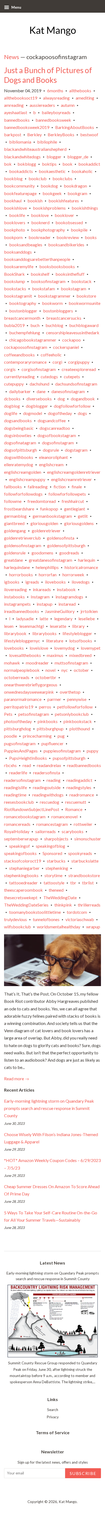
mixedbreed (80, 655)
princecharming (37, 735)
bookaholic (82, 171)
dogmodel (32, 413)
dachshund (39, 383)
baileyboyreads (56, 112)
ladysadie (25, 618)
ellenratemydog (18, 464)
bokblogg (27, 163)
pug (61, 735)
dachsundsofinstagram (76, 383)
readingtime (15, 794)
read (27, 765)
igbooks (11, 581)
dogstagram (76, 449)
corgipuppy (78, 361)
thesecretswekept (20, 897)
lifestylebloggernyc (22, 640)
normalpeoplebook (22, 670)
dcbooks (12, 398)
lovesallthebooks (25, 655)
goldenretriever (46, 530)
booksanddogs (18, 251)
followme (13, 501)
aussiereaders (42, 105)
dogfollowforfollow (72, 405)
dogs (82, 413)
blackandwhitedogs (22, 156)
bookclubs (62, 178)
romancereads (17, 824)
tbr (73, 882)
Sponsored (52, 853)
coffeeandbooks (19, 354)
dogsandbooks (18, 420)
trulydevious (15, 919)
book (67, 163)
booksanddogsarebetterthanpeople (37, 259)
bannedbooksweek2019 (26, 127)
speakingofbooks (20, 853)
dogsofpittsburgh (20, 449)
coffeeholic (51, 354)
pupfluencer (52, 743)
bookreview (68, 237)
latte (44, 618)
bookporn (13, 237)
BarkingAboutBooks (74, 127)
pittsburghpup (50, 728)
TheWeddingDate (60, 897)
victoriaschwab (79, 919)
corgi (57, 361)
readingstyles (78, 787)
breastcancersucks (63, 318)
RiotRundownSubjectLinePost (31, 809)
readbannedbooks (84, 765)
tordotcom (77, 912)
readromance (81, 794)
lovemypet (90, 647)
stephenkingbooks (21, 875)
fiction (60, 486)
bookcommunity (19, 185)
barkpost (12, 134)
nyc (64, 670)
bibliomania (20, 141)
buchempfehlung (24, 332)
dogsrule (51, 449)
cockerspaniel (66, 347)
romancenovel (64, 816)
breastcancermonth (22, 318)
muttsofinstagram (71, 662)
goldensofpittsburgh (66, 545)
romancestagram (52, 824)
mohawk (12, 662)
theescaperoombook (23, 889)
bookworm (52, 303)
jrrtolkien (89, 611)
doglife (10, 413)
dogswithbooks (18, 457)
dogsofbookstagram (56, 435)
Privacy (53, 1417)
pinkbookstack (78, 721)
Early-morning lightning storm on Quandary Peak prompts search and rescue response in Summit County (49, 1108)
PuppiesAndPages (21, 750)
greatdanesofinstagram (50, 560)
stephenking (57, 868)
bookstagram (73, 288)
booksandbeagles (25, 244)
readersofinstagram (22, 780)
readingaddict (79, 780)
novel (50, 670)
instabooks (14, 596)
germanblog (15, 516)
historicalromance (81, 567)
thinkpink (63, 904)
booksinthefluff (70, 274)
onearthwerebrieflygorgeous (30, 684)
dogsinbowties (18, 435)
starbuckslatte (85, 860)
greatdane (13, 560)
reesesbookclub (19, 802)
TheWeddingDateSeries (26, 904)
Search (52, 1410)
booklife (17, 215)
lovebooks (14, 647)
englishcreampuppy (27, 479)
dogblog (12, 405)
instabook (66, 589)
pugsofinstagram (20, 743)
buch (35, 325)
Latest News (52, 1262)
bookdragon (75, 185)
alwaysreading (56, 97)
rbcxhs (10, 765)
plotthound (79, 728)
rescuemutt (75, 802)
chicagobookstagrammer (32, 339)
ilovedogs (81, 581)
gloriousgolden (44, 523)
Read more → (16, 1078)
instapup (44, 603)
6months (55, 90)
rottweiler (83, 824)
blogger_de (77, 156)
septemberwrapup (21, 838)
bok (8, 163)
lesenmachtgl (31, 626)
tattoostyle (54, 882)
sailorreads (45, 831)
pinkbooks (48, 721)
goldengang (15, 530)
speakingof (19, 845)
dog (61, 398)
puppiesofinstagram (62, 750)
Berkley (34, 134)
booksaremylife (18, 266)
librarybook (15, 633)
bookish (35, 200)
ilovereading (15, 589)
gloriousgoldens (79, 523)
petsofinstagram (33, 714)
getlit (83, 516)
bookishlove (15, 207)
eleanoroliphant (53, 457)
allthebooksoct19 (20, 97)
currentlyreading (19, 376)
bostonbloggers (58, 310)
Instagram (40, 596)
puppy (92, 750)
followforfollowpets (67, 493)
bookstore (86, 295)
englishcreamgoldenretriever (73, 472)
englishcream (51, 464)
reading (54, 780)
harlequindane (17, 567)
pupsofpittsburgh (69, 758)
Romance (73, 809)
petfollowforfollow (75, 706)
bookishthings (85, 207)
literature (54, 640)
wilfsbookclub (17, 926)
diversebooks (39, 398)
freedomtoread (41, 501)
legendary (63, 618)
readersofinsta (46, 772)
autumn (68, 105)
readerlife (18, 772)
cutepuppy (14, 383)
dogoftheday (60, 413)
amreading (14, 105)
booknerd (40, 222)
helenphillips (47, 567)
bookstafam (43, 288)
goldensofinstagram (22, 545)
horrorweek (73, 574)
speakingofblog (50, 845)
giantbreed (14, 523)
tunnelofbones (46, 919)
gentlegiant (74, 508)
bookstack (81, 281)
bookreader (40, 237)
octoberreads (16, 677)
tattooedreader (23, 882)
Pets (8, 714)
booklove (40, 215)
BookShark (14, 274)
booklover (64, 215)
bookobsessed (69, 222)
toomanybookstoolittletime (35, 912)
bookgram (77, 193)
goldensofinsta (60, 537)
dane (41, 391)
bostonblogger (23, 310)
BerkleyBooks (61, 134)
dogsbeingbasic (19, 428)
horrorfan (48, 574)
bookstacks (15, 288)
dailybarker (20, 391)
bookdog (49, 185)
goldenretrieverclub (22, 537)
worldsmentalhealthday (58, 926)
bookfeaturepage (20, 193)
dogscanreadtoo (55, 428)
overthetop (70, 691)
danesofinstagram (68, 391)
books (91, 237)
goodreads (69, 552)
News (11, 56)
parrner (54, 699)
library (78, 626)
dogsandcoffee (52, 420)
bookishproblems (49, 207)
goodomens (42, 552)
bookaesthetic (52, 171)
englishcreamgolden (22, 472)
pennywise (76, 699)
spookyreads (80, 853)
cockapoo (71, 339)
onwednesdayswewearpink (29, 691)
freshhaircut (73, 501)
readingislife (15, 787)
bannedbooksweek (53, 119)
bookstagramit (18, 295)
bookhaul (13, 200)
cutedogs (49, 376)
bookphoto (14, 229)
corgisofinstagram (39, 369)
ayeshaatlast (15, 112)
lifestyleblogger (77, 633)
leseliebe (86, 618)
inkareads (42, 589)
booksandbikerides (66, 244)
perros (45, 706)
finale (77, 486)
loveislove (39, 647)
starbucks (56, 860)
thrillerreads (89, 904)
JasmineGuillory (60, 611)
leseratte (58, 626)
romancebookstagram (25, 816)
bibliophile (47, 141)
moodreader (37, 662)
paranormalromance (22, 699)
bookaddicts (21, 171)
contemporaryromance (25, 361)
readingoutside (47, 787)
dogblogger (37, 405)
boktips (49, 163)
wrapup (93, 926)
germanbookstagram (52, 516)
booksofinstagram (48, 281)
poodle (10, 735)
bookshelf (40, 274)
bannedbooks (17, 119)
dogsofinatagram (20, 442)
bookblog (13, 178)
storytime (53, 875)
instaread (67, 603)
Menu (15, 7)
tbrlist (88, 882)
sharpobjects (56, 838)
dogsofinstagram (58, 442)
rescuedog (49, 802)
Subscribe (83, 1473)
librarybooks (44, 633)
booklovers (14, 222)
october (81, 670)
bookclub (38, 178)
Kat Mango (68, 1502)
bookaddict (89, 163)
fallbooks (13, 486)
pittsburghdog (17, 728)
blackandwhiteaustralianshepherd (35, 149)
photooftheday (18, 721)
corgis (10, 369)
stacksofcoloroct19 (22, 860)
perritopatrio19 (18, 706)
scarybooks (72, 831)
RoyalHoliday (16, 831)
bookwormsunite (84, 303)
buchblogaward (84, 325)
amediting (85, 97)
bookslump (14, 281)
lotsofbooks (80, 640)
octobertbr (45, 677)
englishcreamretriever (71, 479)
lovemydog (64, 647)
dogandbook (83, 398)
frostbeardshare (19, 508)
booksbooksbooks (57, 266)
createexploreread (79, 369)
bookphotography (48, 229)
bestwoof (89, 134)
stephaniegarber (24, 868)
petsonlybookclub (72, 714)
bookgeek (52, 193)
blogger (54, 156)
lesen (8, 626)
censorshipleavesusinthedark (72, 332)
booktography (22, 303)
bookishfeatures (63, 200)
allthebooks (80, 90)
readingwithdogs (48, 794)
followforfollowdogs (23, 493)
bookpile (79, 229)
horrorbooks (21, 574)
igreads (32, 581)
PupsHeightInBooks (28, 758)
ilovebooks (55, 581)
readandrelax (49, 765)
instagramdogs (69, 596)
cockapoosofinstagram (25, 347)
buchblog (54, 325)
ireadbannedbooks (21, 611)
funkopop (49, 508)
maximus (55, 655)
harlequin (86, 560)
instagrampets (17, 603)
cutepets (72, 376)
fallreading (38, 486)
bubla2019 (14, 325)
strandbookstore (84, 875)
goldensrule (15, 552)
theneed (56, 889)
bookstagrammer (54, 295)
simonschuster (87, 838)
